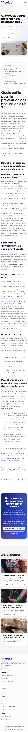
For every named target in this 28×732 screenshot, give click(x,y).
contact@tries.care (6, 716)
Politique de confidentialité (8, 706)
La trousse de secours (10, 81)
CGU (2, 709)
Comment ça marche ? (7, 675)
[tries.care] (6, 2)
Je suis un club (14, 533)
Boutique (3, 684)
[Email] (10, 668)
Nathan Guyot (6, 34)
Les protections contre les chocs (13, 79)
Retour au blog (6, 11)
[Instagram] (7, 668)
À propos (3, 694)
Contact (3, 696)
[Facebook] (2, 668)
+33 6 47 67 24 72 (5, 719)
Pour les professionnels (7, 681)
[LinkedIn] (5, 668)
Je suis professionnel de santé (13, 528)
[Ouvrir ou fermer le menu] (25, 2)
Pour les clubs (4, 678)
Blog (2, 691)
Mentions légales (5, 703)
